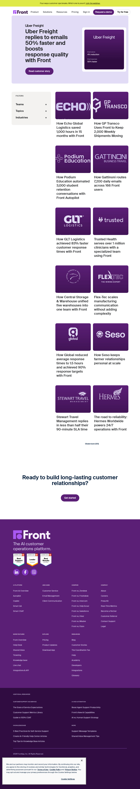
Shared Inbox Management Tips (85, 736)
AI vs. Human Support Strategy (85, 717)
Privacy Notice (71, 769)
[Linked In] (16, 572)
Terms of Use (42, 769)
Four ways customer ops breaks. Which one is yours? (70, 3)
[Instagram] (34, 572)
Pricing (75, 12)
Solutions (47, 12)
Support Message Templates (84, 731)
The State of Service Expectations (28, 707)
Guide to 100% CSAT (22, 717)
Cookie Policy (55, 769)
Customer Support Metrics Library (28, 712)
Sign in (86, 12)
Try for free (122, 12)
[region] (44, 771)
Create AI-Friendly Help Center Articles (30, 736)
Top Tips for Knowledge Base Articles (29, 741)
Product (35, 12)
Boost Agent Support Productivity (86, 707)
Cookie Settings (68, 779)
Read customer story (39, 71)
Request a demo (103, 12)
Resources (61, 12)
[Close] (82, 760)
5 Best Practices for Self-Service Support (31, 731)
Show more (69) (92, 444)
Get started (70, 497)
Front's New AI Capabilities (83, 712)
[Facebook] (25, 572)
